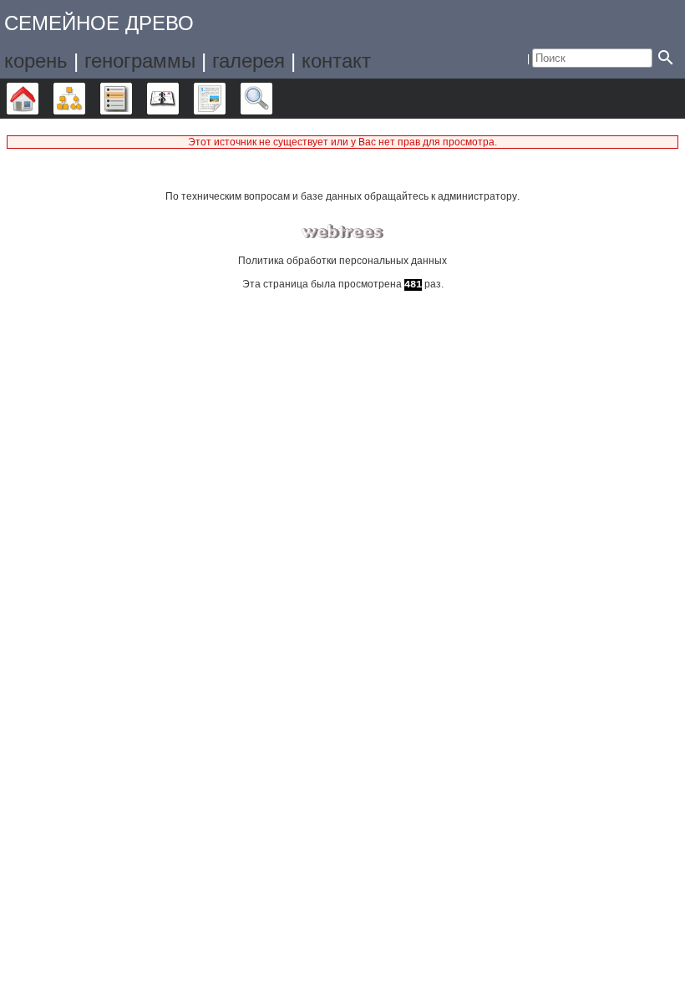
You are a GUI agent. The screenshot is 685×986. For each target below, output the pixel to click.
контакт (336, 60)
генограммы (139, 60)
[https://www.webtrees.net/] (342, 232)
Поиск (272, 98)
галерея (248, 60)
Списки (131, 98)
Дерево (38, 98)
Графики (85, 98)
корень (36, 60)
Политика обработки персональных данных (342, 261)
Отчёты (225, 98)
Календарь (178, 98)
